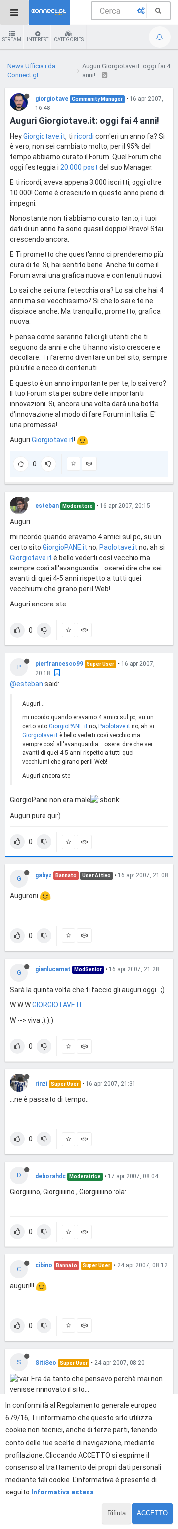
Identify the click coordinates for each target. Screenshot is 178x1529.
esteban (47, 505)
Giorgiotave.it (44, 136)
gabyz (43, 875)
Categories (69, 39)
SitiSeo (45, 1362)
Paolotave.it (118, 547)
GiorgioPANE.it (65, 547)
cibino (43, 1265)
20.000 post (79, 167)
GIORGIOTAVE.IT (57, 1005)
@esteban (26, 684)
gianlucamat (53, 969)
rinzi (41, 1083)
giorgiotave (51, 98)
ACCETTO (152, 1513)
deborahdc (50, 1176)
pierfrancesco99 (59, 663)
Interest (37, 39)
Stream (11, 39)
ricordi (84, 136)
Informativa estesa (62, 1492)
